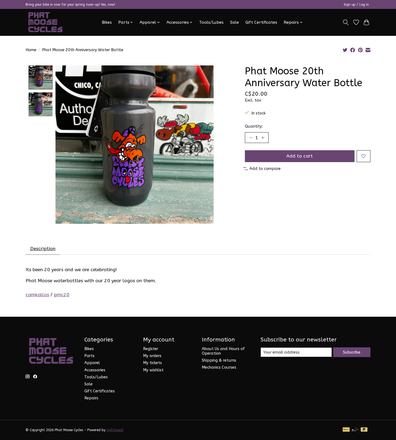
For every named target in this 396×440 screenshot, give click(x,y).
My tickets (152, 363)
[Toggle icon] (346, 22)
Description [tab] (42, 249)
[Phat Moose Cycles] (45, 22)
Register (150, 349)
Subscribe (351, 352)
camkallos (37, 295)
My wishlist (153, 370)
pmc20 (62, 295)
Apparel (92, 363)
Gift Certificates (261, 22)
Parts (89, 356)
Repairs (91, 398)
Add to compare (265, 168)
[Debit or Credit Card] (355, 429)
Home (31, 50)
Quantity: (254, 126)
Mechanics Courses (219, 367)
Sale (234, 22)
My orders (152, 356)
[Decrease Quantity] (251, 137)
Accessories (94, 370)
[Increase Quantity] (262, 137)
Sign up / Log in (356, 4)
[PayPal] (346, 429)
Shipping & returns (219, 360)
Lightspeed (114, 430)
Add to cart (299, 156)
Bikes (107, 22)
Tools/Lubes (211, 22)
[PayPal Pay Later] (364, 429)
